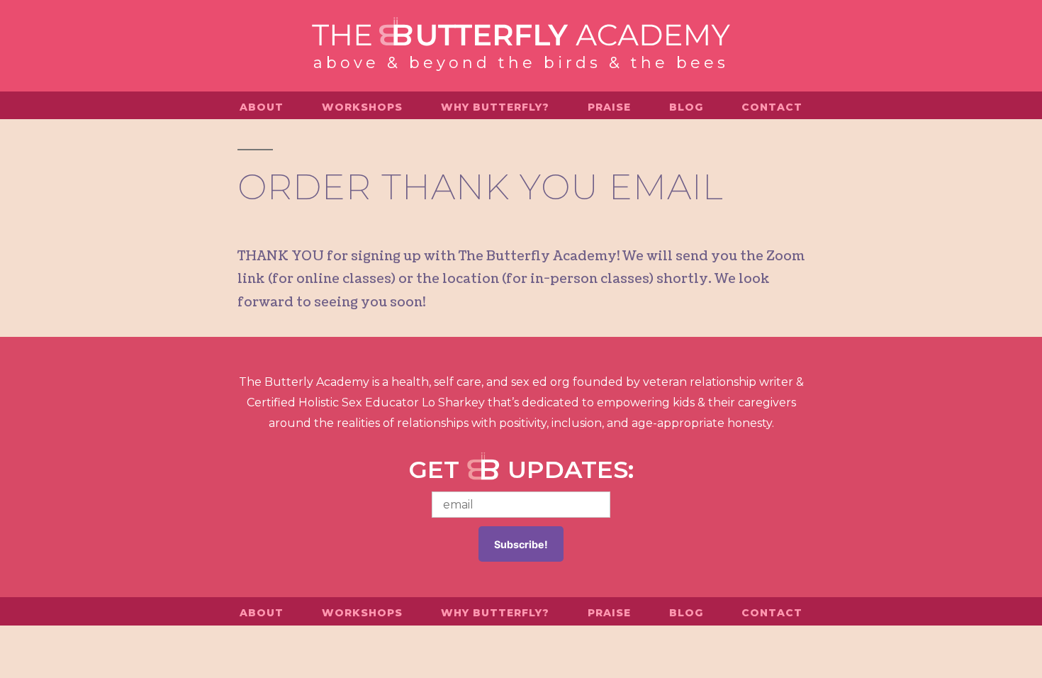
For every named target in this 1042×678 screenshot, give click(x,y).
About (262, 107)
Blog (686, 107)
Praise (609, 107)
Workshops (362, 107)
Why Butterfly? (495, 107)
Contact (771, 107)
